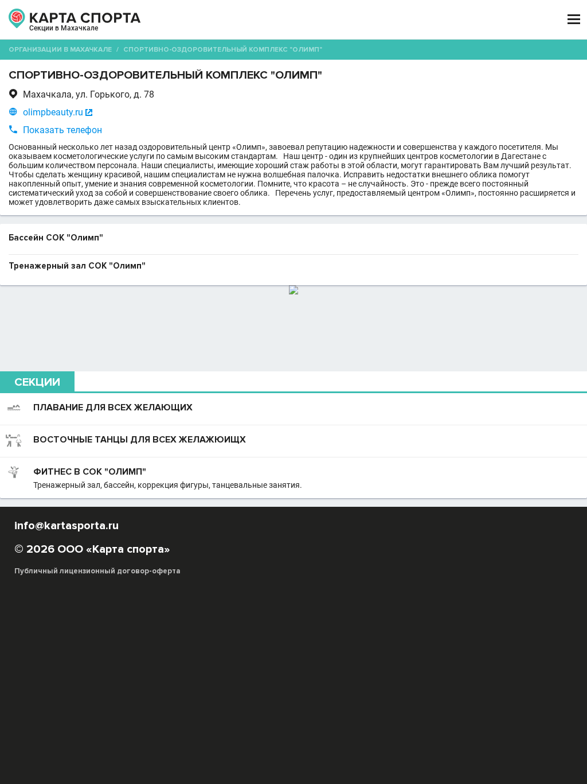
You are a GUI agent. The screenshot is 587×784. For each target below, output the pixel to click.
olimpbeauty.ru (53, 112)
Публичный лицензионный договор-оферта (97, 571)
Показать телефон (62, 130)
